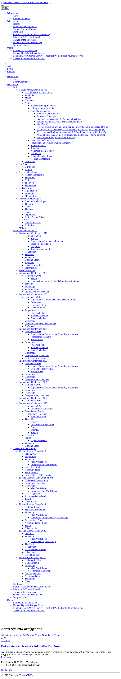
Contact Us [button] (6, 670)
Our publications (20, 597)
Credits (28, 212)
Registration (30, 252)
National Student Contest (42, 151)
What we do (12, 84)
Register (11, 71)
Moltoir (22, 228)
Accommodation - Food (36, 523)
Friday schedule (38, 313)
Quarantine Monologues (42, 156)
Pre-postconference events (37, 291)
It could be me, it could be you (33, 89)
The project (30, 177)
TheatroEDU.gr (26, 675)
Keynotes (29, 262)
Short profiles (37, 371)
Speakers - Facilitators (41, 244)
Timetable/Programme (35, 509)
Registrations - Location (36, 414)
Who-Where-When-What (42, 424)
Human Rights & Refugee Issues (28, 605)
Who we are (12, 76)
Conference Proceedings (42, 368)
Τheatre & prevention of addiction (29, 610)
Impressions (30, 214)
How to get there (38, 305)
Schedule (29, 283)
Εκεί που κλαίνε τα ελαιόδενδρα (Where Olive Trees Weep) (30, 646)
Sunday (34, 432)
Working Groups (32, 260)
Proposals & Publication (42, 408)
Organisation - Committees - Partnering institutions (54, 334)
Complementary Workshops (44, 464)
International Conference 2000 (33, 398)
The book (29, 182)
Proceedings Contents (41, 337)
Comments (36, 302)
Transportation (31, 472)
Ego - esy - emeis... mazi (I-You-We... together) (59, 119)
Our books (18, 584)
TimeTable (30, 544)
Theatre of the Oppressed (24, 592)
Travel (28, 499)
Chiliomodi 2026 (33, 560)
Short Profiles (37, 339)
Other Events (31, 552)
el (4, 5)
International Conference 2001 (33, 382)
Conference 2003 (33, 363)
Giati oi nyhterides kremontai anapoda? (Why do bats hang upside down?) (71, 132)
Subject (34, 238)
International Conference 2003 (33, 361)
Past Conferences (27, 270)
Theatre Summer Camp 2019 (32, 451)
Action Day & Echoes (35, 217)
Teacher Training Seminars (43, 105)
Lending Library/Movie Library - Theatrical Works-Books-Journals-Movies (48, 608)
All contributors (38, 307)
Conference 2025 (33, 406)
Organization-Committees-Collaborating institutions (55, 281)
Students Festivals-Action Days (27, 594)
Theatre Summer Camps (24, 448)
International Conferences (25, 230)
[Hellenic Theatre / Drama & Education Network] (24, 2)
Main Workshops (39, 461)
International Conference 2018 (33, 233)
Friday (34, 427)
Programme (30, 310)
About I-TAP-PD (33, 222)
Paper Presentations (34, 265)
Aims (15, 79)
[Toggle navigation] (50, 3)
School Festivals (38, 145)
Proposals (35, 246)
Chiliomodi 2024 (33, 507)
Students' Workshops (40, 111)
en (2, 5)
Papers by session (39, 440)
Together (35, 148)
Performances (31, 267)
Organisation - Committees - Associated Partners (53, 299)
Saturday (35, 430)
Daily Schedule (32, 562)
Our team (29, 100)
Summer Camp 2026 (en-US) (32, 557)
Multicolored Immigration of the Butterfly (56, 137)
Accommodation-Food (35, 496)
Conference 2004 (33, 331)
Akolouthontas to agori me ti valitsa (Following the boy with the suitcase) (71, 135)
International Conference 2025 (33, 403)
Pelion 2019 (30, 454)
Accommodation (32, 469)
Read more (6, 657)
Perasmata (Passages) (46, 116)
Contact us (30, 161)
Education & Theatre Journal (26, 589)
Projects (16, 87)
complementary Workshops (43, 541)
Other (27, 581)
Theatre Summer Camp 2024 (32, 504)
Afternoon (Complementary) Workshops (49, 517)
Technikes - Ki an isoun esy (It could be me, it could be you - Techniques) (71, 129)
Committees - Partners (35, 411)
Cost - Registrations (34, 467)
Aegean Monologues (40, 159)
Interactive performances (42, 140)
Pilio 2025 (29, 533)
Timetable (29, 254)
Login (10, 68)
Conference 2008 (33, 275)
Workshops (30, 257)
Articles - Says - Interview (25, 602)
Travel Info (30, 578)
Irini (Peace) (42, 124)
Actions (28, 103)
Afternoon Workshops (41, 570)
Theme (34, 278)
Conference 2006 (33, 297)
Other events (31, 501)
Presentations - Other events (38, 475)
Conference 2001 (33, 384)
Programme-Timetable (35, 483)
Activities (29, 225)
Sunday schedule (38, 318)
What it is (29, 95)
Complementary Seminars (37, 355)
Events (34, 422)
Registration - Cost (33, 520)
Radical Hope (25, 188)
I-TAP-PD (24, 220)
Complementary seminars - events (40, 323)
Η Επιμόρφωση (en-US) (42, 108)
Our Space (36, 153)
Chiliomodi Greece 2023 (36, 480)
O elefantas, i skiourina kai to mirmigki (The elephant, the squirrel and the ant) (73, 127)
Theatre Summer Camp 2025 (32, 531)
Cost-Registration (33, 493)
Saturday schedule (39, 315)
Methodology (31, 196)
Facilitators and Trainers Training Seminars (51, 143)
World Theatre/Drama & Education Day (31, 586)
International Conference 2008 (33, 273)
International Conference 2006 (33, 294)
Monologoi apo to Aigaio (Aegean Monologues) (59, 121)
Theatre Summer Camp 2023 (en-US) (36, 477)
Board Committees (21, 81)
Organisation (31, 190)
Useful (10, 600)
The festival (30, 185)
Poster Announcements (35, 358)
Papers (28, 438)
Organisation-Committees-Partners (47, 241)
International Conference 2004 (33, 329)
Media (28, 97)
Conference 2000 (33, 400)
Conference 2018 (33, 236)
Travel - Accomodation (41, 249)
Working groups (32, 289)
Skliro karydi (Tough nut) (48, 113)
